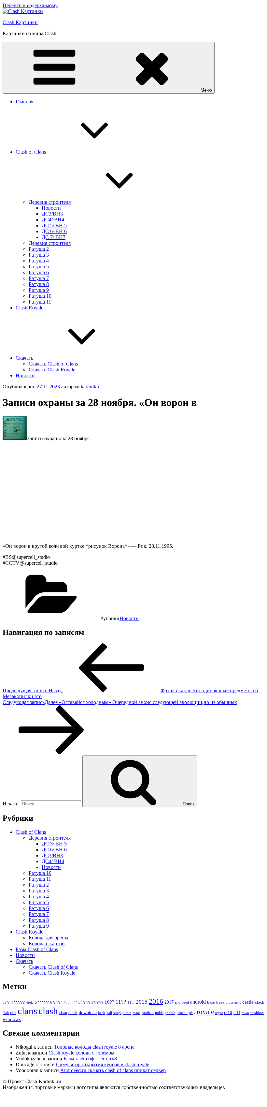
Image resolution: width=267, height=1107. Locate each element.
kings (117, 1013)
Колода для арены (48, 937)
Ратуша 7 (39, 278)
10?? (109, 1002)
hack (101, 1013)
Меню (206, 90)
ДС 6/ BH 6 (54, 231)
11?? (121, 1002)
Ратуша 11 (40, 302)
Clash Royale (29, 307)
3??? (6, 1002)
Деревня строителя (50, 202)
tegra (219, 1012)
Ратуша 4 (39, 260)
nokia (159, 1012)
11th (131, 1002)
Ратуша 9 (39, 290)
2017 (169, 1002)
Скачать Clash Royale (52, 369)
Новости (51, 208)
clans (27, 1011)
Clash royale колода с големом (81, 1052)
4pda (30, 1002)
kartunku (90, 386)
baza (220, 1002)
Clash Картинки (20, 22)
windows (12, 1019)
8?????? (84, 1002)
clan (13, 1012)
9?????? (97, 1002)
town (245, 1013)
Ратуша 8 (39, 284)
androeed (182, 1002)
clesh (72, 1012)
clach (259, 1002)
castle (248, 1002)
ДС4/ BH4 (53, 219)
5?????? (42, 1002)
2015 (142, 1002)
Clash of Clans (31, 152)
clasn (63, 1013)
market (148, 1012)
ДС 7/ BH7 (53, 237)
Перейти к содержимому (30, 5)
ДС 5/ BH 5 (54, 225)
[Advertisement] (133, 492)
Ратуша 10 (40, 296)
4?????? (18, 1002)
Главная (24, 101)
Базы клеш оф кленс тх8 (90, 1058)
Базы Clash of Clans (37, 949)
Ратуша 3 (39, 255)
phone (182, 1012)
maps (136, 1013)
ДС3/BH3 (52, 214)
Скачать (24, 358)
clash (48, 1011)
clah (6, 1012)
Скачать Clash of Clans (53, 364)
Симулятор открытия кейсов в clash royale (102, 1064)
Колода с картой (47, 943)
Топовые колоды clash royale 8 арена (94, 1047)
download (88, 1012)
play (192, 1012)
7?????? (70, 1002)
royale (205, 1012)
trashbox (257, 1012)
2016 (156, 1001)
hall (109, 1013)
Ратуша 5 (39, 266)
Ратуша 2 (39, 249)
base (211, 1002)
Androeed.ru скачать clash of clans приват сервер (113, 1070)
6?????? (56, 1002)
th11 (236, 1012)
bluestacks (233, 1002)
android (198, 1002)
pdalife (170, 1013)
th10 (228, 1012)
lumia (127, 1013)
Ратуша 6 (39, 272)
